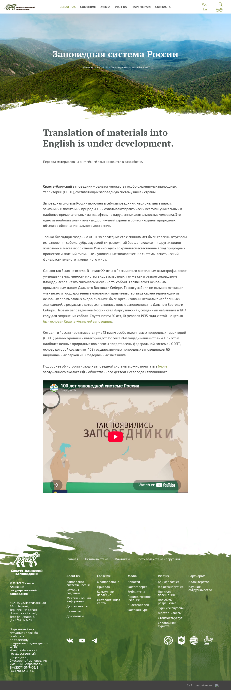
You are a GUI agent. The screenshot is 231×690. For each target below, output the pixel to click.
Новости (133, 582)
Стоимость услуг (170, 618)
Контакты (122, 559)
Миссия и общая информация (79, 599)
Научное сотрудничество (200, 588)
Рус (204, 4)
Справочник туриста (167, 624)
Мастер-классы (169, 613)
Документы (75, 616)
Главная (72, 559)
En (205, 9)
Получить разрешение (167, 601)
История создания (74, 591)
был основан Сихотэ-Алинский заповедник (77, 321)
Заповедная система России (78, 583)
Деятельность (77, 606)
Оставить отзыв (97, 559)
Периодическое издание (139, 598)
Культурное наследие (105, 593)
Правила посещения (166, 593)
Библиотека (136, 591)
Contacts (163, 7)
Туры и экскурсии (171, 608)
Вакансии (74, 611)
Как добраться (169, 582)
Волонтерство (199, 582)
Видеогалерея (138, 605)
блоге (162, 366)
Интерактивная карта (108, 601)
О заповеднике (108, 582)
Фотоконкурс (137, 610)
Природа (103, 587)
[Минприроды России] (194, 640)
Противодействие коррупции (158, 559)
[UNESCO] (168, 640)
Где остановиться (171, 587)
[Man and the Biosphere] (208, 640)
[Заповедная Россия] (181, 640)
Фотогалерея (137, 587)
